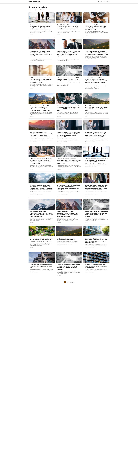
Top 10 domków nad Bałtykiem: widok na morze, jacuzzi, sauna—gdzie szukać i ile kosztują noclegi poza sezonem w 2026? (67, 26)
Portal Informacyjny (34, 1)
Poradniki (100, 1)
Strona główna (107, 1)
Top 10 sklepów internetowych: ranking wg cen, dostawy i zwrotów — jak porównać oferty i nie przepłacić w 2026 (41, 26)
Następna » (71, 282)
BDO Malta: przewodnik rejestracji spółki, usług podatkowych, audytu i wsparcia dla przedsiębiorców (96, 266)
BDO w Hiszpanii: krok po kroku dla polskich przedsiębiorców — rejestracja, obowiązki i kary (41, 266)
